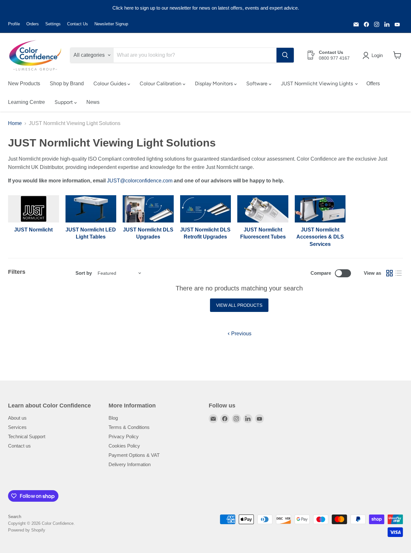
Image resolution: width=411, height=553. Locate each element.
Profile (14, 24)
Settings (53, 24)
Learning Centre (26, 102)
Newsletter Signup (111, 24)
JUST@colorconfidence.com (139, 180)
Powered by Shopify (26, 530)
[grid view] (389, 273)
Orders (32, 24)
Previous (240, 333)
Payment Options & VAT (134, 455)
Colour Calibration (161, 83)
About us (17, 418)
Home (15, 123)
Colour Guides (110, 83)
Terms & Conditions (129, 427)
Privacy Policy (124, 436)
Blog (113, 418)
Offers (373, 83)
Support (64, 102)
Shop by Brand (67, 83)
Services (17, 427)
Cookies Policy (124, 445)
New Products (24, 83)
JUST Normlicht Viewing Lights (317, 83)
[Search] (285, 55)
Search (14, 516)
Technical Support (26, 436)
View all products (239, 305)
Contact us (19, 445)
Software (257, 83)
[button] (374, 55)
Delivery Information (130, 464)
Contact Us (77, 24)
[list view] (398, 273)
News (93, 102)
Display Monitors (214, 83)
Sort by (83, 273)
